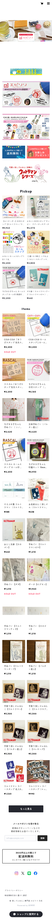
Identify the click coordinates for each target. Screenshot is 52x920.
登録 (42, 838)
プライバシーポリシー (14, 890)
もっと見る (26, 808)
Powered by (22, 905)
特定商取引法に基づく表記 (16, 895)
